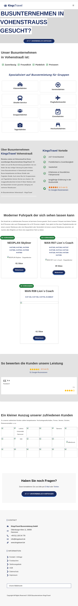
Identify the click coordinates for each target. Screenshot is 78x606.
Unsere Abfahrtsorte (15, 586)
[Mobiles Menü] (73, 5)
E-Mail (47, 487)
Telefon (56, 487)
